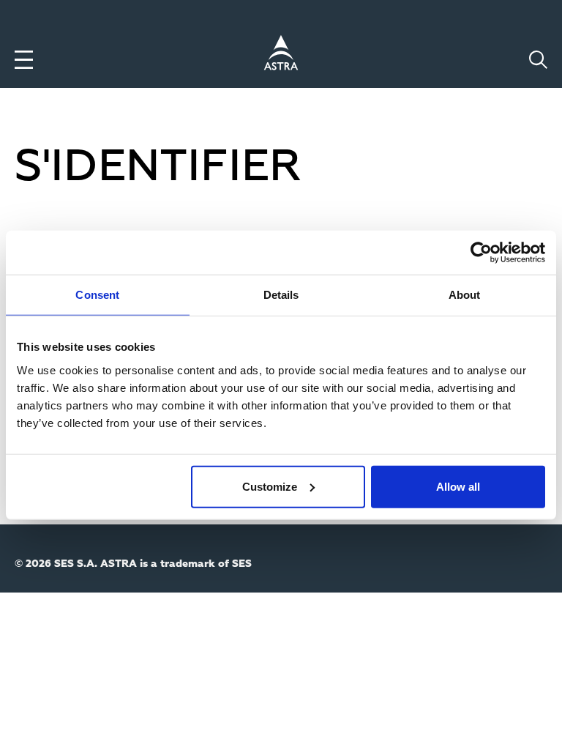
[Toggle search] (538, 60)
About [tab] (465, 295)
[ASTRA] (281, 54)
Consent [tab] (97, 295)
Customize (269, 486)
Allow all (458, 486)
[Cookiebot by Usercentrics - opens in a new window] (481, 253)
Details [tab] (281, 295)
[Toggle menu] (24, 60)
